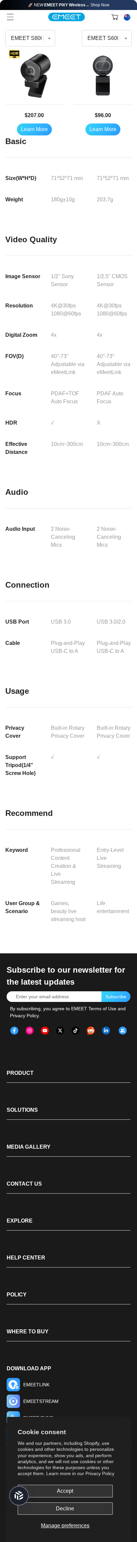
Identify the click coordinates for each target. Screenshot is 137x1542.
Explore (20, 1221)
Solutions (22, 1110)
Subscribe (115, 996)
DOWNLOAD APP (29, 1368)
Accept (65, 1491)
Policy (17, 1294)
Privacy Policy (99, 1473)
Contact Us (24, 1184)
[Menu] (10, 17)
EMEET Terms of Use (93, 1008)
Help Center (26, 1257)
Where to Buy (28, 1331)
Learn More (34, 129)
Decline (65, 1508)
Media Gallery (29, 1147)
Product (20, 1073)
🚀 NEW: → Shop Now (68, 5)
